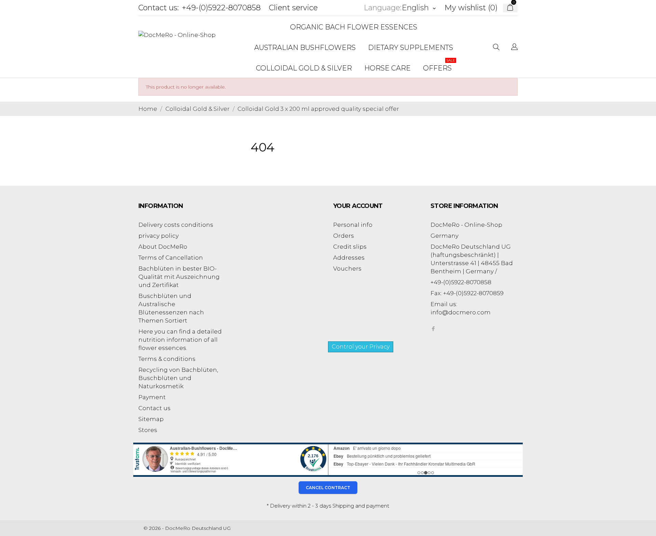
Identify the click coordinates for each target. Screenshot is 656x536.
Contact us (154, 408)
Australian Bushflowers (305, 47)
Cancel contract (328, 487)
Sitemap (151, 419)
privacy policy (158, 235)
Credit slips (350, 246)
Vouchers (347, 268)
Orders (343, 235)
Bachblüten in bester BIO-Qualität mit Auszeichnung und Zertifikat (179, 276)
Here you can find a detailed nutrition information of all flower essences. (180, 339)
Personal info (352, 224)
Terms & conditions (166, 358)
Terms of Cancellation (170, 257)
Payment (152, 397)
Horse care (387, 68)
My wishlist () (471, 7)
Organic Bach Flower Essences (353, 27)
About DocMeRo (162, 246)
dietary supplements (410, 47)
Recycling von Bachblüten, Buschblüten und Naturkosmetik (178, 378)
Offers (439, 65)
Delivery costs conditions (175, 224)
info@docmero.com (460, 312)
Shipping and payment (360, 506)
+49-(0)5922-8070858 (221, 7)
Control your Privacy (361, 346)
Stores (147, 430)
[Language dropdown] (514, 47)
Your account (358, 206)
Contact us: (158, 7)
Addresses (349, 257)
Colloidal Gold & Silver (304, 68)
